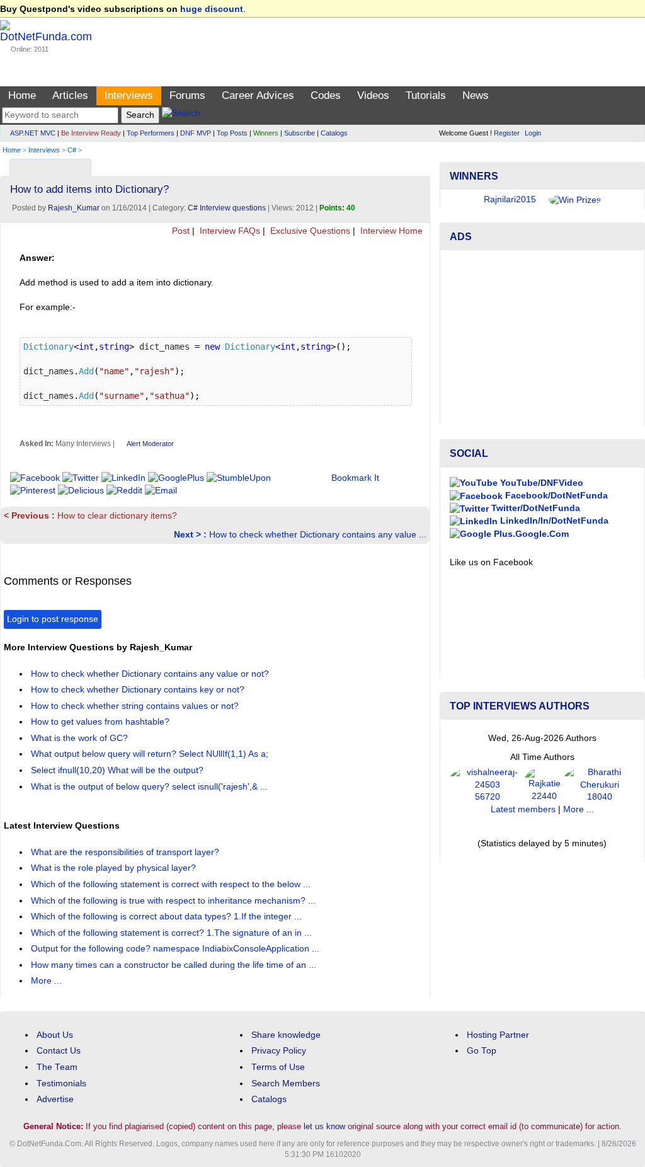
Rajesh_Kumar (74, 208)
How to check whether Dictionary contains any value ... (300, 534)
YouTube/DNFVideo (540, 483)
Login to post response (52, 619)
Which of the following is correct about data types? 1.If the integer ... (167, 916)
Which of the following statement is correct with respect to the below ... (172, 884)
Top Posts (232, 133)
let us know (324, 1126)
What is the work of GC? (80, 738)
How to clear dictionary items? (90, 515)
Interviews (129, 95)
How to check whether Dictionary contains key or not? (139, 689)
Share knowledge (286, 1035)
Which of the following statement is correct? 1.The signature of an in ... (172, 933)
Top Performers (150, 133)
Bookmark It (355, 478)
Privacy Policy (278, 1050)
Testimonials (61, 1083)
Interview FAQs (228, 231)
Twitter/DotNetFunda (534, 508)
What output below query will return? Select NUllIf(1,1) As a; (151, 754)
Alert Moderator (150, 443)
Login (533, 133)
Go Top (481, 1050)
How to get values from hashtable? (101, 722)
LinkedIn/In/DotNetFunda (553, 521)
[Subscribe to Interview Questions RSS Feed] (418, 165)
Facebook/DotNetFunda (555, 495)
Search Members (285, 1083)
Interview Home (390, 231)
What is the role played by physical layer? (114, 868)
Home (22, 95)
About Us (55, 1035)
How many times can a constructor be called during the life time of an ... (175, 965)
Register (507, 133)
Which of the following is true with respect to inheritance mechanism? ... (174, 900)
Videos (373, 95)
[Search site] (181, 115)
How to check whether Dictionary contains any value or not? (151, 674)
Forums (187, 95)
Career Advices (258, 95)
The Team (57, 1067)
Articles (70, 95)
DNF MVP (195, 133)
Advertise (55, 1099)
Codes (326, 95)
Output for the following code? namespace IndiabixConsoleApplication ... (176, 948)
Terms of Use (278, 1067)
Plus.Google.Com (530, 534)
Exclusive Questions (309, 231)
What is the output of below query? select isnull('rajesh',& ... (150, 786)
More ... (46, 981)
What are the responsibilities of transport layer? (126, 852)
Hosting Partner (498, 1035)
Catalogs (334, 133)
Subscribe (299, 133)
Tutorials (426, 95)
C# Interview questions (227, 208)
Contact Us (59, 1050)
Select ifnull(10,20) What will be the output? (118, 770)
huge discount (211, 9)
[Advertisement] (542, 338)
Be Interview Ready (91, 133)
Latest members (523, 809)
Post (179, 231)
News (475, 95)
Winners (265, 133)
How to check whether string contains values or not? (136, 706)
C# (71, 150)
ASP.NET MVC (32, 133)
